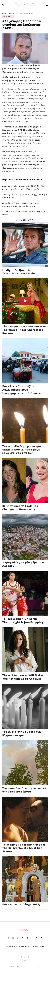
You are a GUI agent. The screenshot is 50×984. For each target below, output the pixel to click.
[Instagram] (17, 937)
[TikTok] (27, 937)
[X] (13, 937)
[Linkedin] (32, 937)
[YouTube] (22, 937)
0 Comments (8, 16)
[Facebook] (8, 937)
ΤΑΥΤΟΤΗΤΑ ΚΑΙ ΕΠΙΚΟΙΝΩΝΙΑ (18, 946)
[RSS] (37, 937)
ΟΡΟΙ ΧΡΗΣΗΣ (38, 946)
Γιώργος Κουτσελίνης (10, 13)
